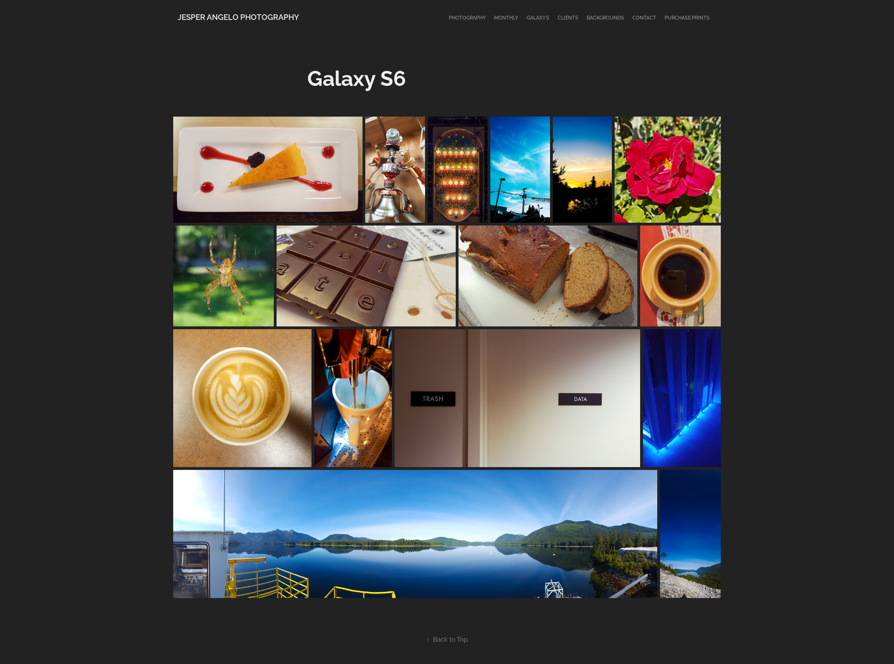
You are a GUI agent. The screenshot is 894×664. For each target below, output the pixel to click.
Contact (644, 17)
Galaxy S (538, 17)
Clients (568, 17)
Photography (467, 17)
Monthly (506, 17)
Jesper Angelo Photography (238, 16)
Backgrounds (605, 17)
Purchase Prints (687, 17)
